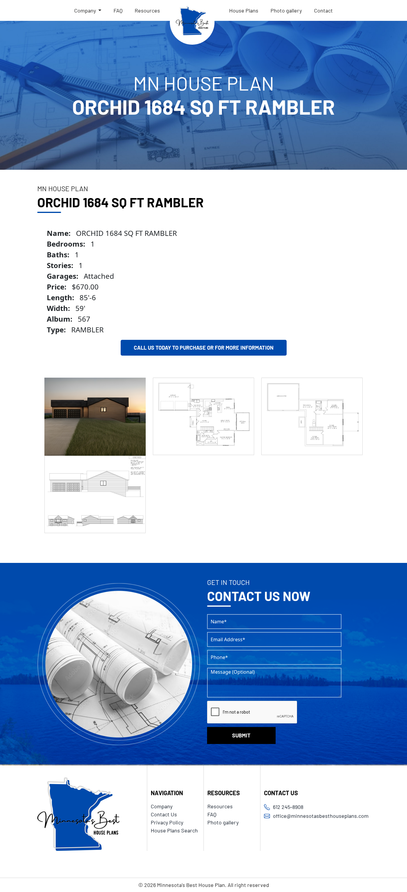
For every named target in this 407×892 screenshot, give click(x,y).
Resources (147, 10)
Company (162, 806)
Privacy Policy (167, 822)
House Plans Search (174, 830)
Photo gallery (286, 10)
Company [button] (85, 10)
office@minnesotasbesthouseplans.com (321, 815)
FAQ (118, 10)
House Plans (243, 10)
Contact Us (164, 814)
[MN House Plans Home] (192, 22)
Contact (323, 10)
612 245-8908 (288, 807)
